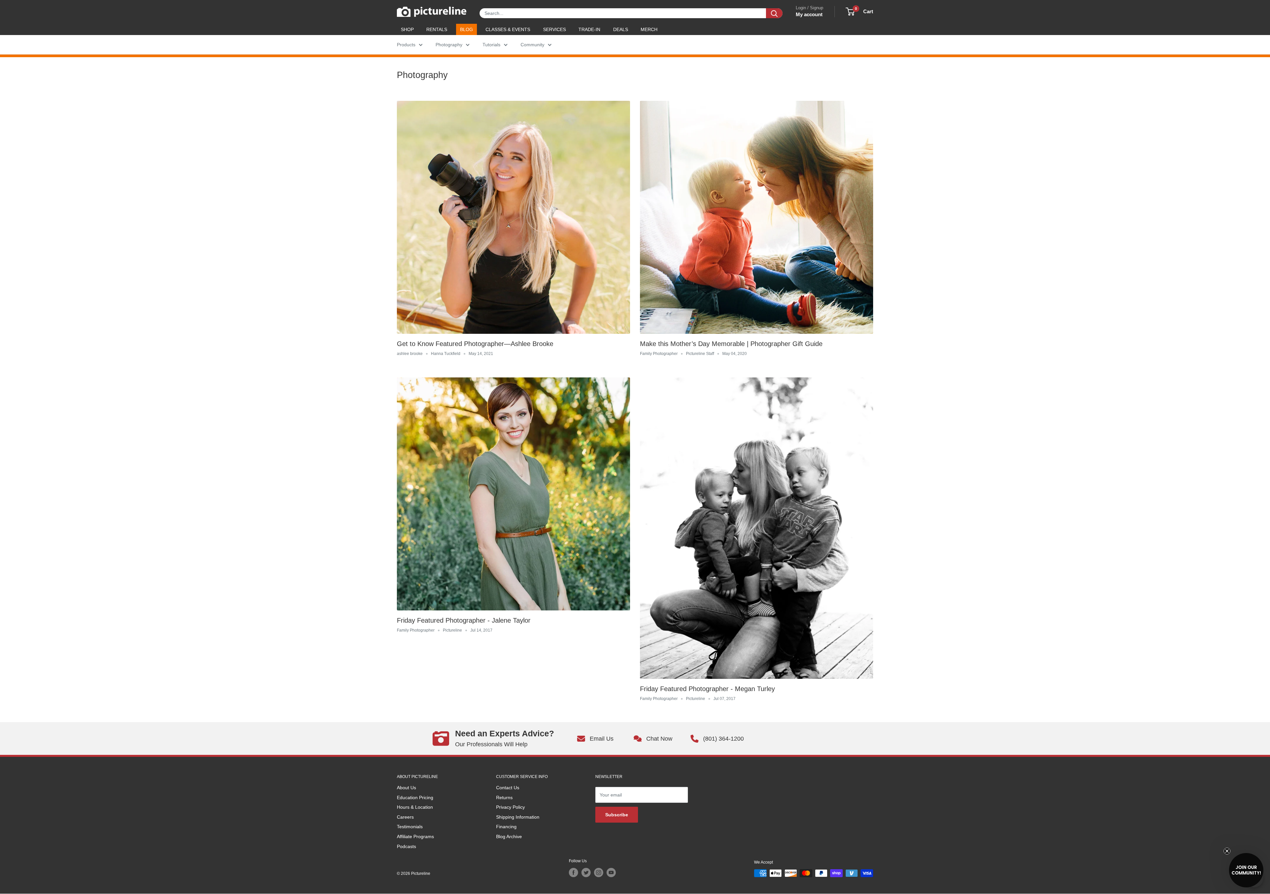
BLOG (466, 29)
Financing (506, 826)
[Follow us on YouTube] (611, 872)
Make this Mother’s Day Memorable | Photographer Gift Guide (731, 343)
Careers (405, 817)
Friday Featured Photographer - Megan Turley (707, 688)
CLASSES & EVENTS (508, 29)
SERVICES (554, 29)
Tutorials (491, 44)
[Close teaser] (1227, 851)
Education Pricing (415, 797)
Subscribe (616, 814)
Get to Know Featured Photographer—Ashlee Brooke (475, 343)
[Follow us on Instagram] (598, 872)
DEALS (620, 29)
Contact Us (507, 787)
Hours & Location (415, 807)
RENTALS (436, 29)
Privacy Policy (510, 807)
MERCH (649, 29)
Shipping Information (517, 817)
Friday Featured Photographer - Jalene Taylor (463, 620)
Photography (449, 44)
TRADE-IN (589, 29)
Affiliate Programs (415, 836)
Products (406, 44)
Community (532, 44)
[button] (1246, 870)
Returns (504, 797)
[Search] (774, 13)
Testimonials (410, 826)
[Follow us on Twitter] (586, 872)
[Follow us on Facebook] (573, 872)
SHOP (407, 29)
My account (809, 14)
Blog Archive (509, 836)
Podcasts (406, 846)
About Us (406, 787)
